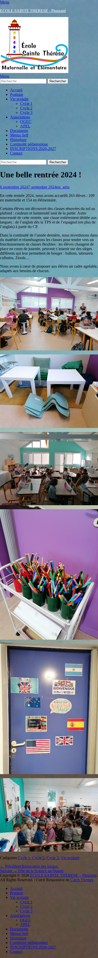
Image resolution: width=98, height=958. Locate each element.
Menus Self (19, 135)
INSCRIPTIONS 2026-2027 (33, 148)
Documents (19, 130)
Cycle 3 (26, 112)
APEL (25, 126)
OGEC (25, 121)
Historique (18, 139)
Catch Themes (81, 880)
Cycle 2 (26, 108)
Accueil (16, 90)
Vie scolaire (19, 99)
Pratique (16, 94)
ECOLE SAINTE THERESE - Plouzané (33, 11)
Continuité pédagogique (29, 144)
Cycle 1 (26, 103)
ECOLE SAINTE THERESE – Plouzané (63, 875)
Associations (20, 117)
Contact (16, 153)
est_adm (62, 187)
